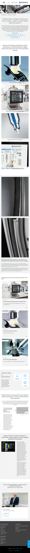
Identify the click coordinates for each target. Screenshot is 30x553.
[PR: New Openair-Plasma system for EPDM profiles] (15, 290)
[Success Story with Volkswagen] (15, 347)
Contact (6, 515)
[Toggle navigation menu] (3, 2)
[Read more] (26, 308)
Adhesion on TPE (15, 37)
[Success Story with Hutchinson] (15, 319)
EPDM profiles (14, 14)
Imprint (14, 548)
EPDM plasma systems (14, 31)
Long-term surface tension (12, 35)
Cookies (21, 548)
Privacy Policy (10, 548)
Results (21, 35)
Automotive (9, 14)
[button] (7, 2)
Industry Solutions (4, 14)
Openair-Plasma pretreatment (14, 263)
